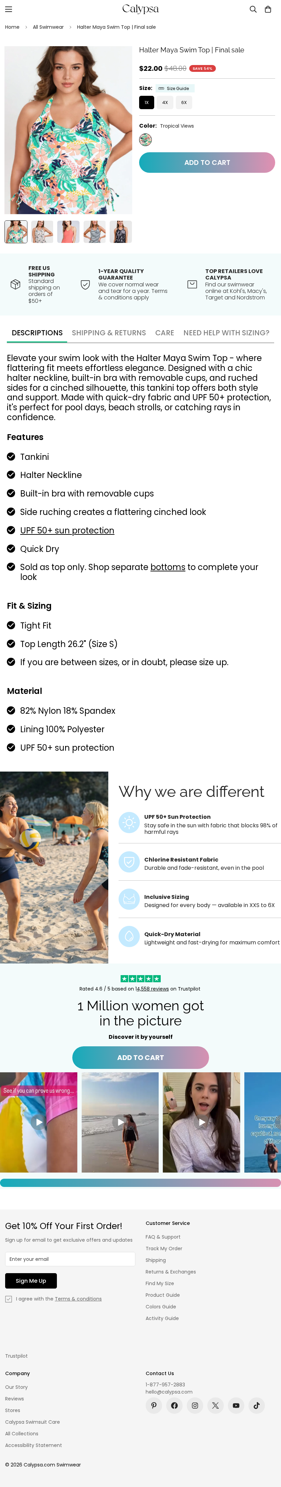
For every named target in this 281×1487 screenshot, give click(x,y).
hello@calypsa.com (169, 1391)
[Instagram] (195, 1405)
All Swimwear (48, 27)
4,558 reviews (153, 988)
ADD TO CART (140, 1057)
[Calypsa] (140, 9)
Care (164, 333)
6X (184, 102)
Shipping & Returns (109, 333)
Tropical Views (145, 139)
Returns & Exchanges (171, 1271)
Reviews (14, 1398)
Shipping (156, 1260)
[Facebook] (174, 1405)
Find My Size (160, 1283)
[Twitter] (215, 1405)
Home (12, 27)
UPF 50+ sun (45, 530)
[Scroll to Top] (268, 1450)
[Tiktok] (256, 1405)
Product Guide (163, 1295)
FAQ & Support (163, 1236)
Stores (12, 1410)
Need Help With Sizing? (226, 333)
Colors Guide (161, 1306)
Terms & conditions (78, 1298)
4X (165, 102)
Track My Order (164, 1248)
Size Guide (178, 88)
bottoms (167, 567)
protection (93, 530)
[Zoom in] (117, 60)
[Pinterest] (154, 1405)
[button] (268, 9)
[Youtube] (236, 1405)
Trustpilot (16, 1356)
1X (147, 102)
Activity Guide (162, 1318)
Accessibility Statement (33, 1445)
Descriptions (37, 333)
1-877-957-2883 (165, 1384)
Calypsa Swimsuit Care (32, 1422)
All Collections (21, 1433)
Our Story (16, 1387)
